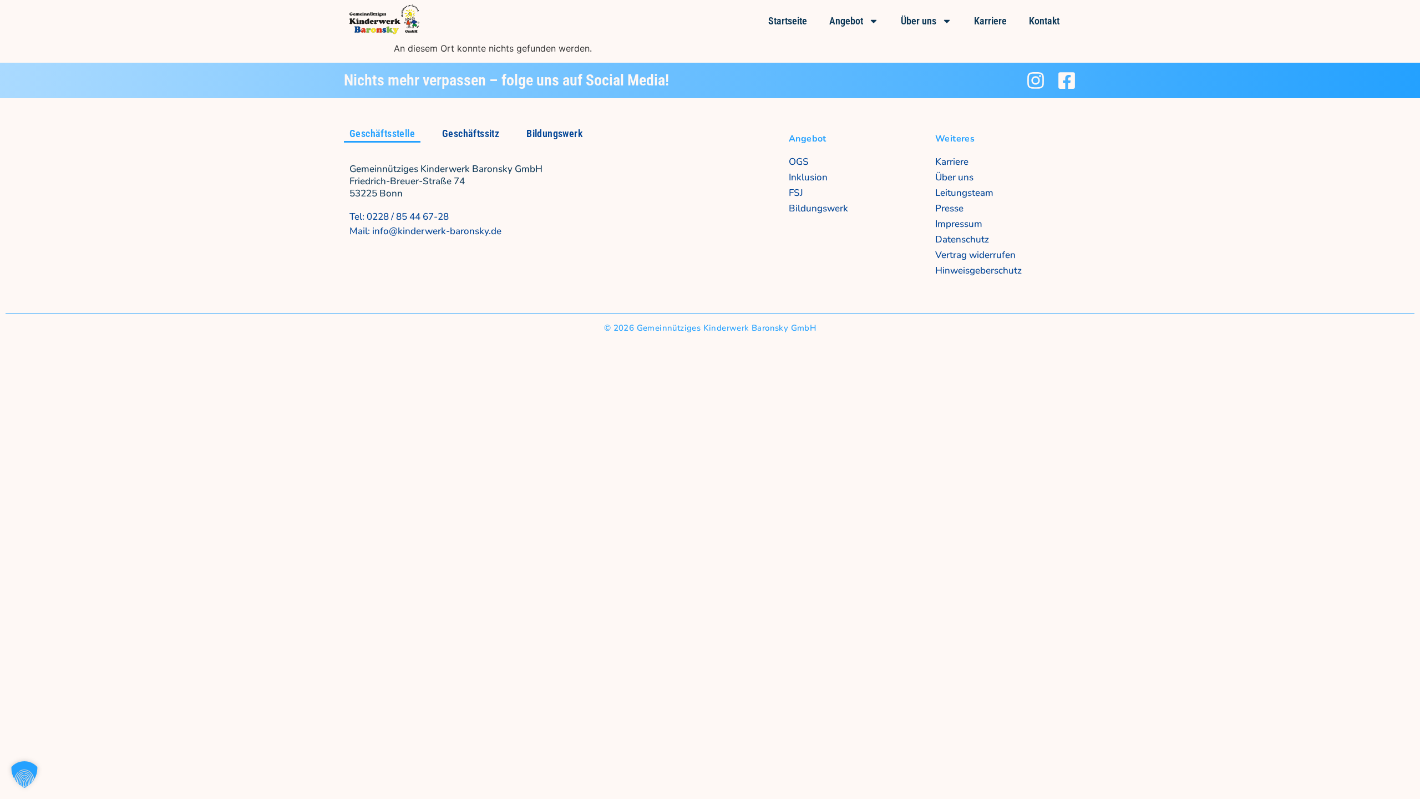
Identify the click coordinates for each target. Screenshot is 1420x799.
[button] (24, 774)
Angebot (846, 21)
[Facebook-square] (1066, 80)
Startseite (787, 21)
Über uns (918, 21)
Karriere (990, 21)
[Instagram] (1035, 80)
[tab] (382, 134)
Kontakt (1044, 21)
